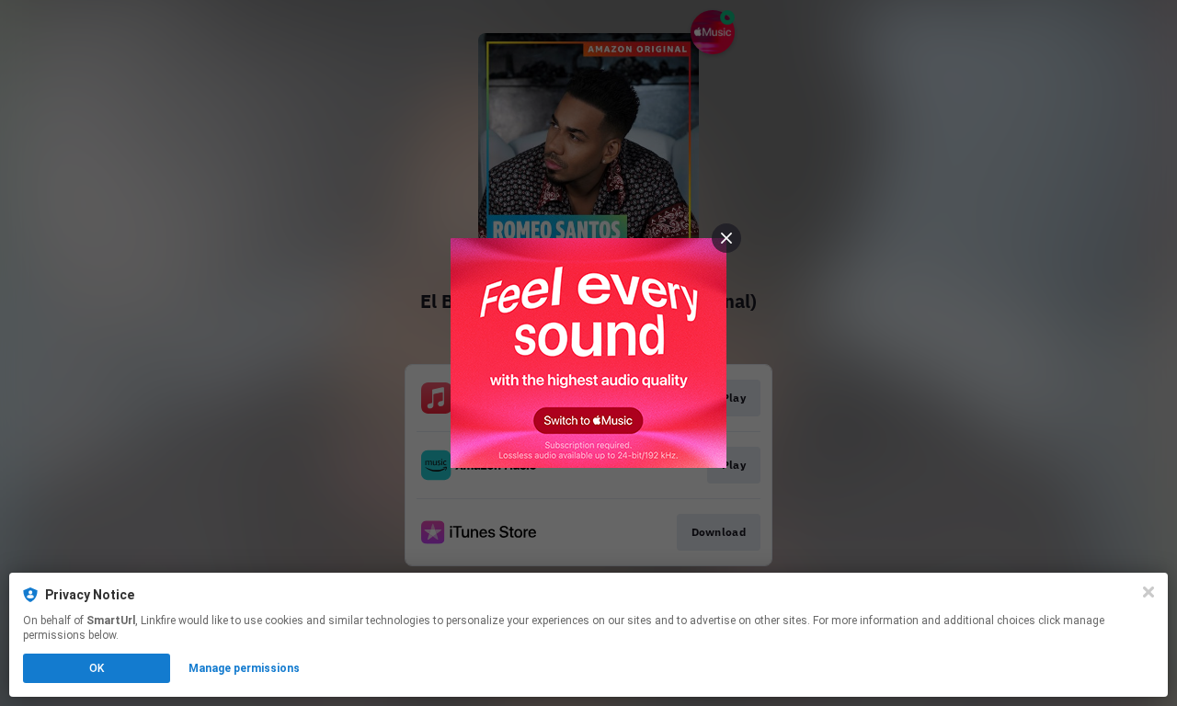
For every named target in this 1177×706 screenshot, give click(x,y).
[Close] (1148, 592)
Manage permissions (244, 668)
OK (96, 668)
